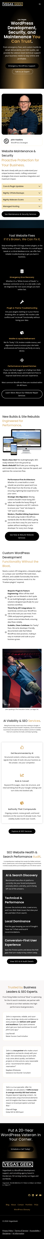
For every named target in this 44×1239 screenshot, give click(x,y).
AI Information (18, 1233)
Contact (21, 1204)
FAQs (36, 1204)
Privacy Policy (7, 1230)
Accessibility (35, 1230)
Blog (7, 1204)
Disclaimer (6, 1233)
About (13, 1204)
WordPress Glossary (22, 1209)
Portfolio (28, 1204)
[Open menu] (40, 4)
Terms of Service (21, 1230)
